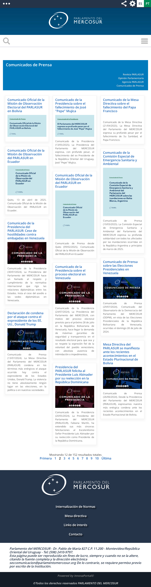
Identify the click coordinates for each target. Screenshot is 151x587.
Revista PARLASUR (133, 74)
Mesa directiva (76, 516)
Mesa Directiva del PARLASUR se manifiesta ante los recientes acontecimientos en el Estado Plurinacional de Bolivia (121, 353)
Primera (46, 458)
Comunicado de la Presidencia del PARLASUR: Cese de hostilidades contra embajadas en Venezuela (25, 230)
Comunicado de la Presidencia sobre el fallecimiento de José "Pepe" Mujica (70, 105)
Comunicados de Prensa (130, 85)
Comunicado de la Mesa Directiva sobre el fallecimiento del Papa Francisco (121, 105)
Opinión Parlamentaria (131, 78)
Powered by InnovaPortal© (75, 576)
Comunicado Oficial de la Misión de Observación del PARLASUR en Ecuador (25, 156)
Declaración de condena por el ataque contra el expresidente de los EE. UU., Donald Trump (25, 318)
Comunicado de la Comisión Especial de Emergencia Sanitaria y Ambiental (120, 158)
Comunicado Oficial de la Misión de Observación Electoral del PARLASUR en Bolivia (25, 105)
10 (97, 458)
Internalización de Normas (75, 506)
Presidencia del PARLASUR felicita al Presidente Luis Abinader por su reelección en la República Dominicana (74, 374)
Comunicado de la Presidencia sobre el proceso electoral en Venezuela (70, 272)
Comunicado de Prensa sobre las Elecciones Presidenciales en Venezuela (120, 267)
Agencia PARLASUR (133, 82)
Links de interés (75, 525)
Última (106, 458)
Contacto (75, 534)
